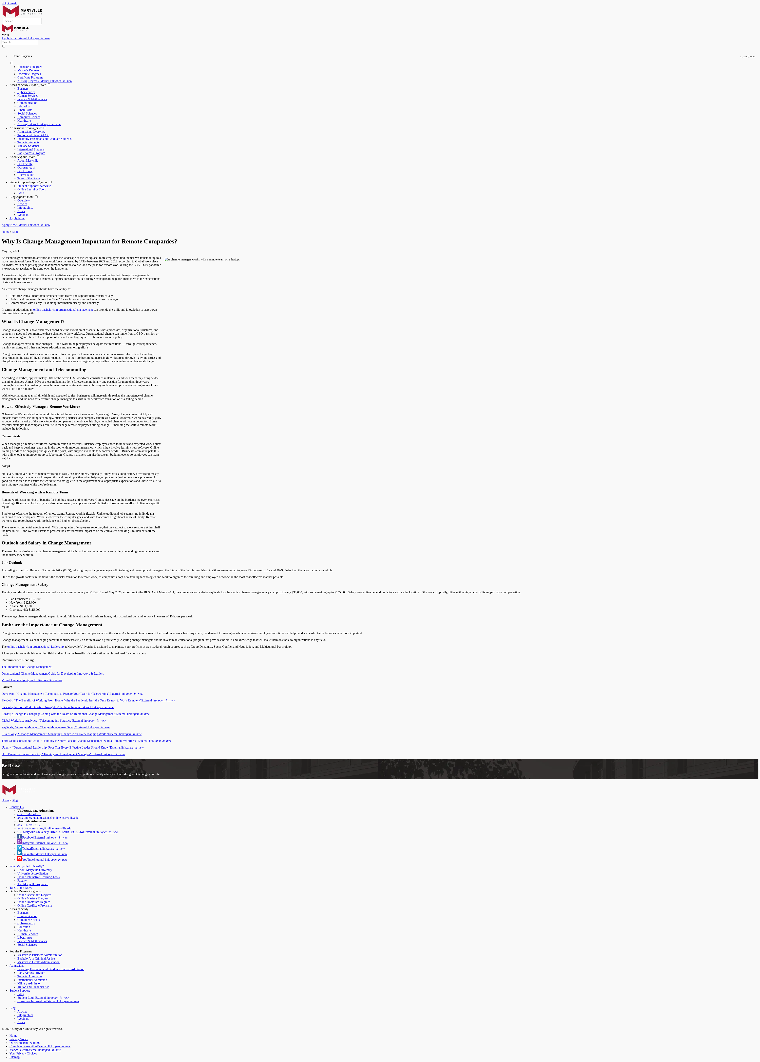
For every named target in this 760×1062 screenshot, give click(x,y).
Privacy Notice (19, 1039)
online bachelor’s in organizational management (63, 309)
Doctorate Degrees (29, 74)
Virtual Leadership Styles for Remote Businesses (32, 680)
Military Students (28, 146)
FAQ (20, 193)
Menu (5, 34)
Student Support (20, 990)
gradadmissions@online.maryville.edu (44, 828)
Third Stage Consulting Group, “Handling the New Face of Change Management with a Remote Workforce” (86, 740)
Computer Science (28, 117)
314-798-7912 (29, 824)
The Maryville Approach (32, 884)
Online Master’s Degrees (32, 898)
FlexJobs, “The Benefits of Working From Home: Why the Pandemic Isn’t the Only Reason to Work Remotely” (88, 700)
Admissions (17, 965)
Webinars (23, 214)
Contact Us (17, 807)
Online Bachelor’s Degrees (34, 894)
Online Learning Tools (31, 189)
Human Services (27, 95)
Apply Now (26, 38)
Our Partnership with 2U (25, 1042)
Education (23, 106)
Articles (22, 204)
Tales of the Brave (28, 178)
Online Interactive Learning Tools (38, 877)
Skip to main (9, 3)
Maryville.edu (35, 1050)
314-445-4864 (29, 814)
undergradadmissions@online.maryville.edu (48, 817)
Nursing (39, 124)
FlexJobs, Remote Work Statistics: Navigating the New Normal (58, 707)
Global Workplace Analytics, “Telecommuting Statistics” (54, 720)
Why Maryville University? (27, 866)
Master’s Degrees (28, 70)
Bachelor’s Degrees (29, 66)
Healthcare (24, 120)
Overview (23, 200)
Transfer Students (28, 142)
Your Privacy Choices (23, 1053)
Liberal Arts (24, 110)
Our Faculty (24, 164)
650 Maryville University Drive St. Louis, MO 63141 (67, 832)
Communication (27, 102)
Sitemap (15, 1057)
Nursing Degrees (44, 81)
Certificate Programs (30, 77)
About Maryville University (34, 870)
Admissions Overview (31, 131)
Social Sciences (27, 113)
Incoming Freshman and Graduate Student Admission (50, 969)
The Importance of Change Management (27, 666)
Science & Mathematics (32, 99)
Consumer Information (48, 1001)
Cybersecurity (26, 92)
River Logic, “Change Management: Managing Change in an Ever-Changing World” (72, 734)
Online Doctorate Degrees (33, 902)
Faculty (22, 880)
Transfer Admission (29, 976)
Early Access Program (31, 153)
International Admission (32, 980)
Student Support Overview (34, 185)
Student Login (43, 997)
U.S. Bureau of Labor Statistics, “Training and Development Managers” (63, 754)
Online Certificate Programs (34, 905)
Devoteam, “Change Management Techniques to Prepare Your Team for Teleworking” (72, 693)
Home (5, 231)
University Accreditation (32, 873)
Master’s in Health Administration (38, 962)
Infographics (25, 207)
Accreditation (25, 174)
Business (22, 88)
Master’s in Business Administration (39, 955)
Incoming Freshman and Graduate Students (44, 138)
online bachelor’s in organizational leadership (35, 646)
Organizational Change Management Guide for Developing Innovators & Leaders (53, 673)
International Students (31, 149)
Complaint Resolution (40, 1046)
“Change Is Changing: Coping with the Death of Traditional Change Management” (75, 714)
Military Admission (29, 983)
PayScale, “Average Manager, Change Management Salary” (56, 727)
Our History (24, 171)
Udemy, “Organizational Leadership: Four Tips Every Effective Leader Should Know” (73, 747)
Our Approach (26, 167)
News (21, 211)
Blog (15, 231)
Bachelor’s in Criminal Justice (36, 958)
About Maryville (27, 160)
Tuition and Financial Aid (33, 135)
